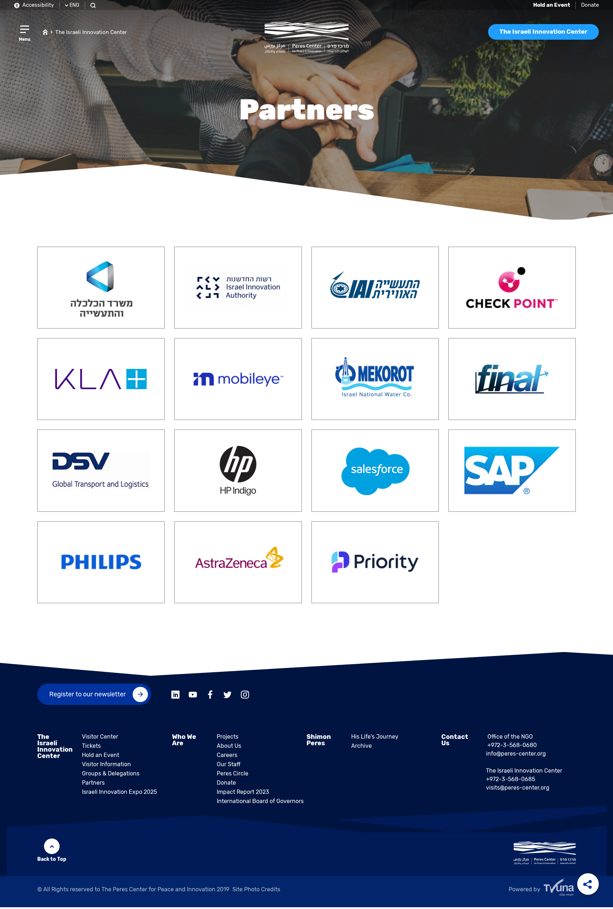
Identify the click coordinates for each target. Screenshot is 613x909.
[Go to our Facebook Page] (210, 694)
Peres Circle (232, 773)
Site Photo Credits (256, 889)
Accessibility (37, 5)
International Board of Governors (260, 801)
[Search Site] (93, 5)
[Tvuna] (560, 889)
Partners (93, 782)
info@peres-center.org (516, 753)
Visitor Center (100, 736)
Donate (590, 5)
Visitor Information (106, 764)
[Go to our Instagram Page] (245, 694)
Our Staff (229, 764)
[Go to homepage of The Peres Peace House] (306, 37)
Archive (361, 745)
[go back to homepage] (45, 31)
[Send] (140, 694)
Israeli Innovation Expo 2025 (119, 792)
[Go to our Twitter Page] (227, 694)
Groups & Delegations (110, 773)
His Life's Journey (374, 736)
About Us (229, 745)
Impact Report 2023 (243, 792)
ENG (74, 5)
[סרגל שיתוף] (588, 884)
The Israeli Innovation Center (91, 32)
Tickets (91, 745)
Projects (227, 736)
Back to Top (51, 859)
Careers (227, 755)
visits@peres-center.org (518, 787)
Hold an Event (100, 755)
